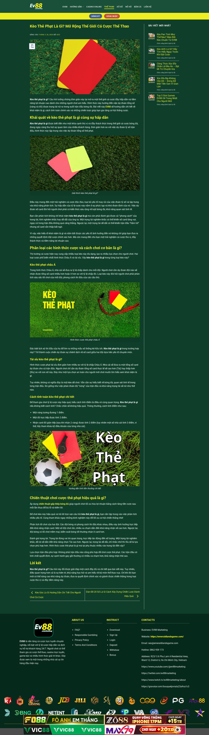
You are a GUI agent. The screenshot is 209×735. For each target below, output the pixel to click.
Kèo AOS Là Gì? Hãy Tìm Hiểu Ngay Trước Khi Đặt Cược (167, 52)
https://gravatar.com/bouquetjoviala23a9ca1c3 (165, 686)
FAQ (77, 630)
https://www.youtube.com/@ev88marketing (163, 666)
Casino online (94, 7)
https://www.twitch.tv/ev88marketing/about (163, 680)
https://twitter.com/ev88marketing (158, 673)
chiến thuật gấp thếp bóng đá (54, 504)
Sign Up (113, 635)
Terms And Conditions (86, 645)
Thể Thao (109, 7)
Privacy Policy (82, 640)
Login (112, 640)
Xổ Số (120, 7)
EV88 (65, 7)
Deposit (113, 645)
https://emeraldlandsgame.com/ (167, 636)
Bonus (113, 655)
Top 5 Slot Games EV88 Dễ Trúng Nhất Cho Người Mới (167, 98)
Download (115, 630)
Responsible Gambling (86, 635)
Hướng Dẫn (76, 7)
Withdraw (114, 650)
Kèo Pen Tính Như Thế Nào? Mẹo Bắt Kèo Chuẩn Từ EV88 (167, 37)
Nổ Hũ (128, 7)
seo (58, 35)
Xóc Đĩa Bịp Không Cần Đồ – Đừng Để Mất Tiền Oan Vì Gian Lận (167, 82)
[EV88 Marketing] (44, 6)
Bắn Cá (137, 7)
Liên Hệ (147, 7)
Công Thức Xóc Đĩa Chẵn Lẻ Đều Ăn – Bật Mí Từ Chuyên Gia (168, 66)
